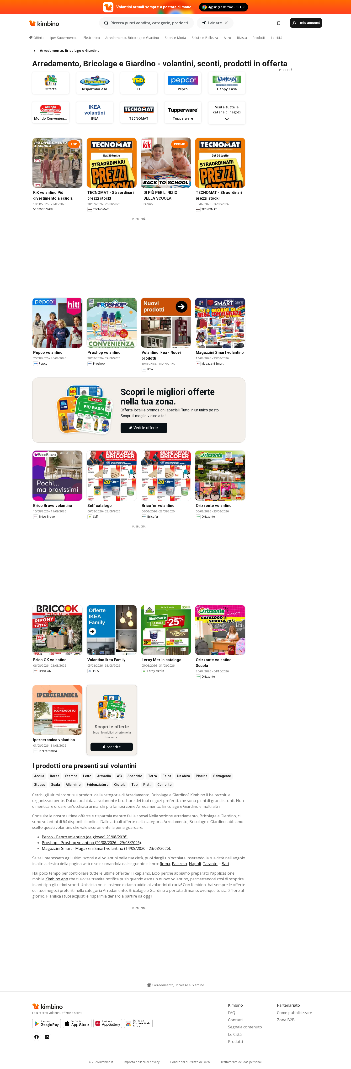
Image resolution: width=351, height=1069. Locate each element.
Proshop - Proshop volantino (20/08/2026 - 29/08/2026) (91, 842)
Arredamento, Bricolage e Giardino (132, 37)
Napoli (195, 863)
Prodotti (258, 37)
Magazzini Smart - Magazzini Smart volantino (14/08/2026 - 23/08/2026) (106, 848)
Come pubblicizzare (294, 1012)
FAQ (231, 1012)
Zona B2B (286, 1019)
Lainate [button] (215, 23)
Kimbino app (56, 879)
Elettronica (91, 37)
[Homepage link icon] (149, 985)
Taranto (210, 863)
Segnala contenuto (245, 1027)
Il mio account (308, 23)
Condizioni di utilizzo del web (190, 1062)
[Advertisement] (142, 254)
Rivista (242, 37)
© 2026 (101, 1062)
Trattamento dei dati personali (241, 1062)
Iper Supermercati (64, 37)
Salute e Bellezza (205, 37)
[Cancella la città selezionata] (226, 23)
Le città (276, 37)
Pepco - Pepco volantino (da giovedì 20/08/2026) (85, 837)
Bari (225, 863)
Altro (227, 37)
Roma (165, 863)
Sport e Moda (175, 37)
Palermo (179, 863)
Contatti (235, 1019)
